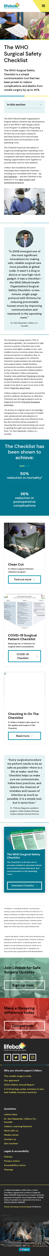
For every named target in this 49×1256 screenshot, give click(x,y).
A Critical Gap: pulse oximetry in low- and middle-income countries (24, 1091)
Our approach (11, 1080)
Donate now (22, 1025)
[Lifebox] (20, 6)
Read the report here (20, 388)
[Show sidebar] (40, 104)
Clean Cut (8, 402)
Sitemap (8, 1169)
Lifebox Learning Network (18, 1126)
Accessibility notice (15, 1165)
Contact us (10, 1139)
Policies (8, 1156)
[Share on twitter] (15, 1057)
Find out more (22, 579)
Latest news (10, 1114)
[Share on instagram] (32, 1057)
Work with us (11, 1130)
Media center (11, 1135)
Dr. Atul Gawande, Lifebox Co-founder (20, 1120)
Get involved (11, 1143)
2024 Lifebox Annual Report (19, 1084)
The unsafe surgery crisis (17, 1076)
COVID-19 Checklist (23, 656)
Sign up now (22, 985)
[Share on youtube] (24, 1057)
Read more (22, 736)
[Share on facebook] (7, 1057)
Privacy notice (12, 1161)
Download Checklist (23, 885)
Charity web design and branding (16, 1207)
